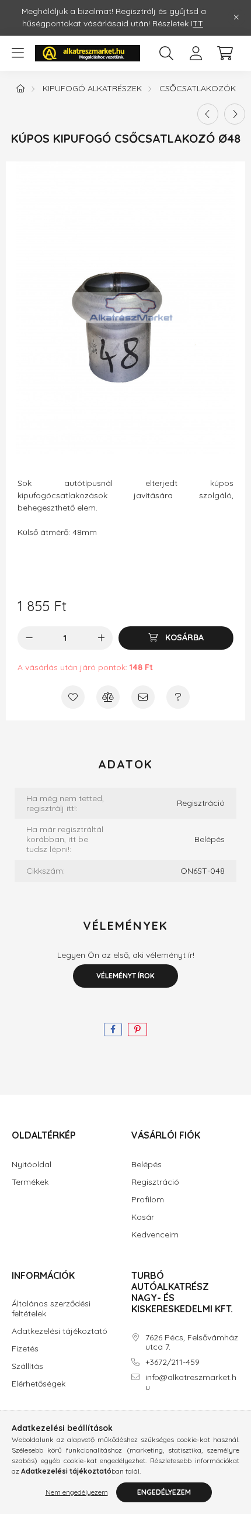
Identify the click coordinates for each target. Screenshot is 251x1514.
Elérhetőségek (38, 1384)
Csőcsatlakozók (197, 88)
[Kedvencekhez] (73, 697)
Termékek (30, 1182)
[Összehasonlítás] (108, 697)
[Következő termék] (234, 114)
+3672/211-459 (172, 1362)
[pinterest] (137, 1029)
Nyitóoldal (31, 1165)
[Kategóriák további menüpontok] (17, 53)
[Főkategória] (20, 88)
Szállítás (27, 1366)
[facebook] (113, 1029)
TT (198, 23)
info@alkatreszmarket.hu (190, 1382)
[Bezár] (236, 17)
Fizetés (25, 1349)
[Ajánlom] (143, 697)
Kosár (142, 1217)
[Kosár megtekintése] (224, 53)
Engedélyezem (164, 1492)
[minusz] (29, 638)
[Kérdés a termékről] (178, 697)
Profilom (147, 1200)
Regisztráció (201, 803)
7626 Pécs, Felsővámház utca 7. (191, 1343)
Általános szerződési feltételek (51, 1309)
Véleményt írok (125, 975)
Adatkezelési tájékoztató (59, 1331)
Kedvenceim (155, 1235)
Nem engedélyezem (77, 1492)
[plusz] (101, 638)
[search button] (166, 53)
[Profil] (195, 53)
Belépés (209, 839)
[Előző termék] (207, 114)
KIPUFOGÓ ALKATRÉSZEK (92, 88)
